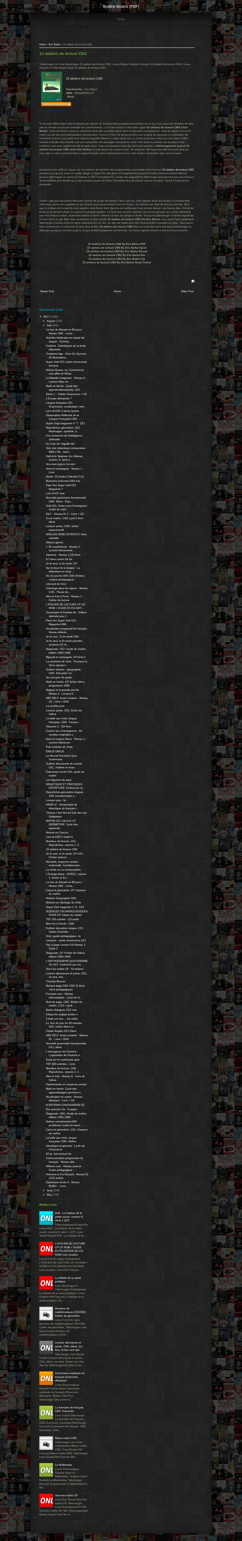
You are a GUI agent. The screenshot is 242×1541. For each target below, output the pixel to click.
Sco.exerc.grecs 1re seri (60, 464)
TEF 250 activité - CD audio (62, 919)
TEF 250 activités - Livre (60, 1063)
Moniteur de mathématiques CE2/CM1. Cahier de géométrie (71, 1312)
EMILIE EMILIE (55, 751)
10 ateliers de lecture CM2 (63, 53)
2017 (46, 316)
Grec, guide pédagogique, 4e (63, 936)
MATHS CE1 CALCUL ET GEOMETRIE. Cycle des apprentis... (62, 824)
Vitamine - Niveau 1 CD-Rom (63, 554)
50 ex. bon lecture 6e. (59, 1153)
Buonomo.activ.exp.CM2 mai (63, 480)
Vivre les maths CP (66, 1495)
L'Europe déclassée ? (59, 398)
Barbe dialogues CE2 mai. (61, 1009)
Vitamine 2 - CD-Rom (58, 726)
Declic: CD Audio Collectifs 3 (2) (65, 476)
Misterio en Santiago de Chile (63, 902)
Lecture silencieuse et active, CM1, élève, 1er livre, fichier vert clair (69, 1346)
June (50, 1190)
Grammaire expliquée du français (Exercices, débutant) (70, 1377)
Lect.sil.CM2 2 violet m (59, 836)
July (49, 325)
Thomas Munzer (56, 981)
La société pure (55, 705)
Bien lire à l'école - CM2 (60, 923)
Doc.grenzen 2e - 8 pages (61, 1109)
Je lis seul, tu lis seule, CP (61, 563)
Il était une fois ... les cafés (62, 1018)
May (50, 1194)
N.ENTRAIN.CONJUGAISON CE (65, 1104)
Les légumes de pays (58, 779)
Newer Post (47, 291)
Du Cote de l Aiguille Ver (60, 443)
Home (121, 19)
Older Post (187, 291)
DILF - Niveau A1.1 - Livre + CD (65, 513)
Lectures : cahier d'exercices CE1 (66, 940)
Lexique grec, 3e (56, 800)
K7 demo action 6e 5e (59, 559)
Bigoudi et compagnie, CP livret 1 (66, 657)
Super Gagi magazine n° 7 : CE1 (65, 423)
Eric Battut (54, 44)
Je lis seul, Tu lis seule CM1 (62, 636)
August (51, 320)
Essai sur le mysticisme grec (63, 1059)
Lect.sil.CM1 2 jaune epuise (62, 410)
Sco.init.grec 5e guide (59, 677)
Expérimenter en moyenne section (66, 1084)
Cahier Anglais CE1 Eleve (61, 1030)
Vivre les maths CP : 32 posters (65, 968)
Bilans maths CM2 (66, 1438)
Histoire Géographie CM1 (61, 898)
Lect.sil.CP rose (55, 493)
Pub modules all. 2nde (59, 746)
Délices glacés (54, 542)
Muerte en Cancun (57, 832)
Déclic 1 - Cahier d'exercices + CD (66, 394)
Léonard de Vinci (56, 583)
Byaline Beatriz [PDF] (121, 6)
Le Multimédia (63, 1464)
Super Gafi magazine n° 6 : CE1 (65, 906)
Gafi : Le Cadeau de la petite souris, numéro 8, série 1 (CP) (69, 1216)
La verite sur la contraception (63, 869)
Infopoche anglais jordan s (62, 1014)
